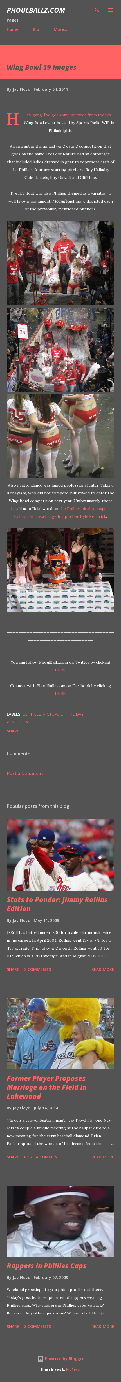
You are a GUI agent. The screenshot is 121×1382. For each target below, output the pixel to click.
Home (12, 29)
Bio (36, 29)
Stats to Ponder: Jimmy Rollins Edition (57, 904)
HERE (60, 670)
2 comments (37, 969)
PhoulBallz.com (36, 10)
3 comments (37, 1326)
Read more (102, 969)
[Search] (97, 10)
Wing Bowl (18, 722)
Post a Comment (25, 773)
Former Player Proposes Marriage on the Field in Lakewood (47, 1087)
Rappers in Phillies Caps (46, 1265)
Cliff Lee (32, 714)
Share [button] (13, 731)
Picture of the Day (63, 714)
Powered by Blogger (64, 1358)
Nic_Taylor (73, 1369)
